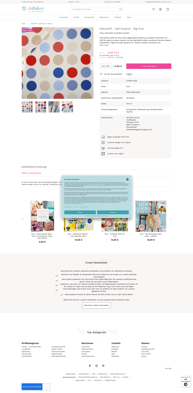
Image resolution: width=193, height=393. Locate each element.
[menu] (96, 17)
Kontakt (125, 377)
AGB (93, 374)
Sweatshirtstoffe (58, 347)
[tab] (96, 17)
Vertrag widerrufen (69, 377)
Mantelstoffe (57, 354)
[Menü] (189, 376)
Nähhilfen (115, 356)
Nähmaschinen (87, 349)
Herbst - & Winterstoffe (31, 347)
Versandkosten (84, 374)
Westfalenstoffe (147, 349)
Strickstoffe (26, 354)
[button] (26, 63)
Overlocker (86, 352)
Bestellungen (71, 374)
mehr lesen (104, 45)
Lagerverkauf (80, 380)
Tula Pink (145, 352)
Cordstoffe (26, 349)
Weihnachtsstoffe (59, 356)
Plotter (84, 354)
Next (170, 219)
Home (23, 23)
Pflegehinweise (110, 380)
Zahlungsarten (105, 377)
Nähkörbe (115, 347)
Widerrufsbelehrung (117, 374)
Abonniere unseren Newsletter (96, 305)
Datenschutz (102, 374)
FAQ (89, 380)
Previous (22, 219)
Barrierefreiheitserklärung (88, 377)
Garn (113, 354)
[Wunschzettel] (154, 9)
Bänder (114, 352)
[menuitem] (65, 17)
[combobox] (97, 9)
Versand (116, 55)
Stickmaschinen (88, 356)
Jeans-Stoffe (57, 349)
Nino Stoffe (146, 354)
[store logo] (33, 9)
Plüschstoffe (27, 356)
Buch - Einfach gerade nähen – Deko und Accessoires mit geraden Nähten (42, 236)
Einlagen (114, 349)
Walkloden (26, 352)
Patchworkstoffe (58, 352)
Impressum (98, 380)
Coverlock (86, 347)
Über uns (116, 377)
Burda (143, 356)
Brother (144, 347)
